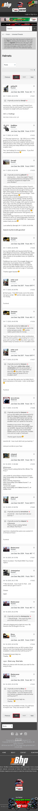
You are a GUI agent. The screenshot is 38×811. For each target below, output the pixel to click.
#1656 (32, 321)
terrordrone (15, 398)
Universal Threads (17, 34)
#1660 (32, 507)
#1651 (32, 96)
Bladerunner (15, 548)
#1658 (32, 408)
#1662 (32, 580)
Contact (23, 752)
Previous (7, 77)
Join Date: (14, 92)
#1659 (32, 464)
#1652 (32, 135)
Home (4, 752)
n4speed (14, 454)
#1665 (32, 684)
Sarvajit (13, 160)
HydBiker (14, 125)
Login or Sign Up (30, 14)
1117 (24, 77)
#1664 (32, 644)
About (13, 752)
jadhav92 (14, 86)
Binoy (13, 634)
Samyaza (14, 238)
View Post (27, 100)
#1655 (32, 290)
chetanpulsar (15, 571)
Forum (8, 34)
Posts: (27, 92)
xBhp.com (6, 806)
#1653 (32, 170)
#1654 (32, 248)
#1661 (32, 557)
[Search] (34, 28)
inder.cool (14, 280)
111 (16, 77)
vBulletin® (18, 740)
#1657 (32, 359)
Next (32, 77)
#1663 (32, 612)
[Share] (34, 91)
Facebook (6, 303)
